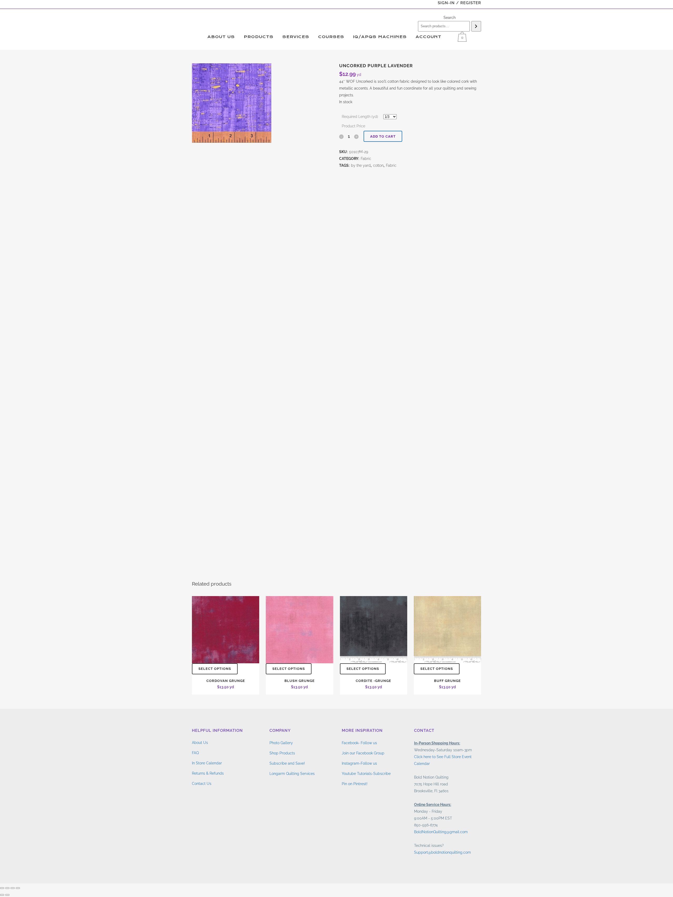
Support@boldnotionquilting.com (442, 852)
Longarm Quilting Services (292, 773)
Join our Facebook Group (363, 753)
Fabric (366, 159)
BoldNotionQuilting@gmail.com (441, 832)
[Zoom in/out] (2, 888)
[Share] (13, 888)
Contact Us (201, 783)
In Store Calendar (207, 763)
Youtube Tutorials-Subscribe (366, 773)
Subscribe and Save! (287, 763)
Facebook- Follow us (359, 743)
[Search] (476, 26)
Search (449, 17)
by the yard (361, 165)
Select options (214, 669)
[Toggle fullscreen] (7, 888)
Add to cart (383, 136)
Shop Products (282, 753)
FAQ (195, 753)
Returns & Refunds (208, 773)
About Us (200, 742)
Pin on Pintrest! (355, 784)
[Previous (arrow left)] (2, 895)
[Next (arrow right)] (7, 895)
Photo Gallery (281, 743)
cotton (378, 165)
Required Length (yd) (360, 116)
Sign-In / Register (459, 3)
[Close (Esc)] (18, 888)
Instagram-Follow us (359, 763)
